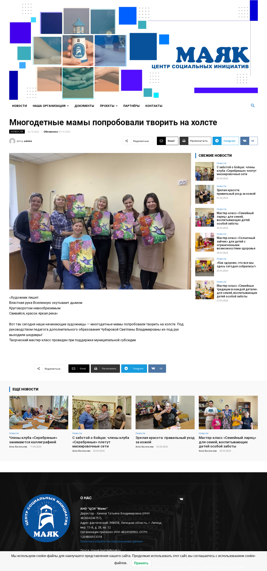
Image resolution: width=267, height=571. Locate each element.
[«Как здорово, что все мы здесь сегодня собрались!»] (204, 267)
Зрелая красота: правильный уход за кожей (236, 191)
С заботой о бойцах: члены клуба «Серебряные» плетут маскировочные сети (236, 170)
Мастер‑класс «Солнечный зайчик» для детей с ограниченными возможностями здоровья (236, 243)
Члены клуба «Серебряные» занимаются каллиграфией (33, 440)
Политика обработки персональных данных (111, 541)
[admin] (13, 141)
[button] (253, 106)
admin (28, 141)
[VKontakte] (181, 499)
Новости (17, 131)
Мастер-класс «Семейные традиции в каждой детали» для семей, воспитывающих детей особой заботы (237, 291)
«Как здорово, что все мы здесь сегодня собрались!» (236, 264)
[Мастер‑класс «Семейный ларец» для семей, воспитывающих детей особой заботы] (204, 217)
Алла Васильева (18, 446)
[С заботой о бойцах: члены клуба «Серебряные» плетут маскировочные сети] (204, 171)
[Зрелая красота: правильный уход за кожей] (204, 194)
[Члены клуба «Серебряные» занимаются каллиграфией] (38, 412)
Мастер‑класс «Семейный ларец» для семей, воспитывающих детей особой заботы (235, 218)
